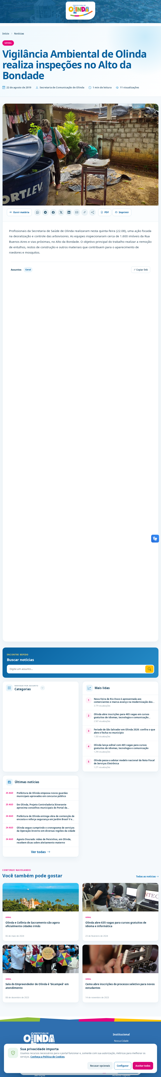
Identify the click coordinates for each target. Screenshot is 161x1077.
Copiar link (142, 269)
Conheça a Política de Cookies (47, 1056)
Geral (8, 43)
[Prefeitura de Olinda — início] (80, 11)
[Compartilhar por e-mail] (76, 212)
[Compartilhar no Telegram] (45, 212)
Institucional (121, 1034)
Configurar (123, 1065)
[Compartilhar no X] (61, 212)
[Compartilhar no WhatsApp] (37, 212)
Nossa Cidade (121, 1040)
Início (5, 33)
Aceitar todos (142, 1065)
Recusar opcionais (100, 1065)
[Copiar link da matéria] (84, 212)
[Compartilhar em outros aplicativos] (92, 212)
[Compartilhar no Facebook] (53, 212)
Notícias (19, 33)
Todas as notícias (146, 876)
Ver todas (38, 852)
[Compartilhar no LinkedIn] (69, 212)
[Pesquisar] (149, 669)
